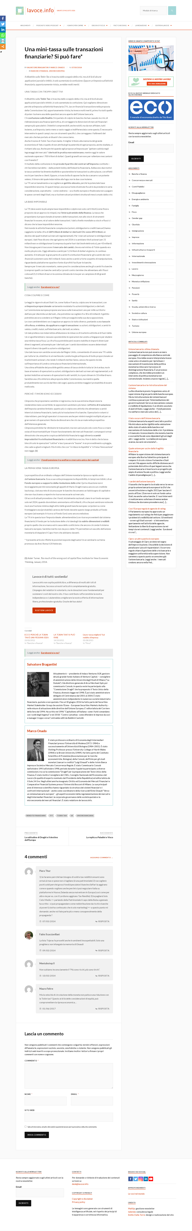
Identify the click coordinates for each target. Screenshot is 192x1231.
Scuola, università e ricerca (144, 307)
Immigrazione (138, 231)
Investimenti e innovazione (144, 262)
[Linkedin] (3, 30)
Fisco (134, 212)
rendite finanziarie (36, 815)
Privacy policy (78, 1202)
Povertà (135, 294)
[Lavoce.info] (36, 10)
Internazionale (138, 256)
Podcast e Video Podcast (47, 25)
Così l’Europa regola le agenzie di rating (147, 508)
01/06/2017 (49, 1009)
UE (72, 815)
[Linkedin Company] (146, 1179)
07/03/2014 (77, 67)
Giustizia (136, 224)
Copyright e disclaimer (82, 1198)
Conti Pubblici (138, 186)
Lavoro (135, 269)
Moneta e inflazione (141, 281)
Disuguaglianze (138, 193)
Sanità (134, 300)
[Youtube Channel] (151, 1179)
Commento (32, 1061)
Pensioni (136, 288)
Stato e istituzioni (140, 319)
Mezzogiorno (138, 275)
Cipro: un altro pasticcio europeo (143, 538)
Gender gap (137, 218)
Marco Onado (58, 67)
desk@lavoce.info (80, 1184)
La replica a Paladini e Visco (99, 837)
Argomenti (25, 25)
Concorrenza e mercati (142, 180)
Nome (28, 1094)
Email (75, 1094)
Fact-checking (120, 25)
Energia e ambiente (140, 199)
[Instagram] (140, 1179)
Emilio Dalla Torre (136, 1215)
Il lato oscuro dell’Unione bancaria (144, 418)
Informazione (138, 243)
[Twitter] (3, 24)
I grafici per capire (75, 25)
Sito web (30, 1110)
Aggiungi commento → (101, 857)
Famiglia (135, 205)
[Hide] (1, 52)
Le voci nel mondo (136, 1193)
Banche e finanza (39, 71)
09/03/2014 (49, 950)
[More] (3, 46)
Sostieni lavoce (162, 25)
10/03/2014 (49, 976)
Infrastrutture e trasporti (143, 250)
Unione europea (57, 71)
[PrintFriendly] (3, 41)
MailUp (131, 1208)
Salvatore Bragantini (38, 67)
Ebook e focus (98, 25)
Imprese (135, 237)
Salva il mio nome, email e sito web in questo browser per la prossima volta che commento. (62, 1127)
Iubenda (131, 1211)
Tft (51, 815)
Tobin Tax (62, 815)
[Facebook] (3, 18)
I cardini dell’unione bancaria (141, 481)
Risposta (103, 921)
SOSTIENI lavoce (44, 610)
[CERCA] (172, 10)
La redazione (141, 25)
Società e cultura (139, 313)
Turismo (135, 326)
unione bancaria (85, 815)
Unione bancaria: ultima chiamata (143, 349)
